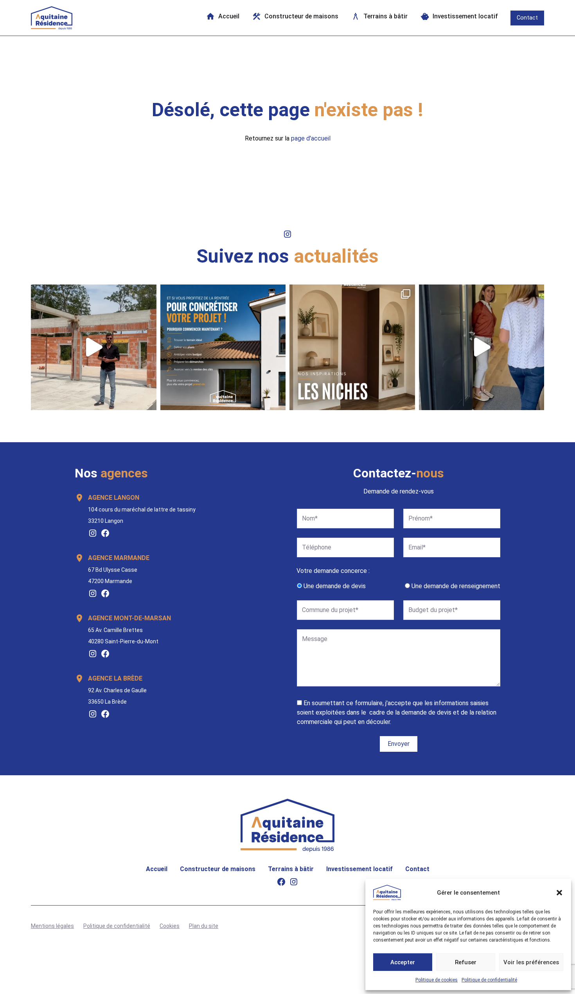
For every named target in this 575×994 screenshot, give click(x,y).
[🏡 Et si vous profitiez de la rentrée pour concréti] (223, 347)
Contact (527, 17)
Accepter (402, 962)
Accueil (156, 869)
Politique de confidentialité (489, 980)
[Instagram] (92, 533)
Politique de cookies (436, 980)
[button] (559, 893)
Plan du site (203, 926)
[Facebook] (105, 533)
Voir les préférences (531, 962)
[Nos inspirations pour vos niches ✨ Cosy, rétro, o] (352, 347)
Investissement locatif (359, 869)
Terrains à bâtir (291, 869)
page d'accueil (311, 138)
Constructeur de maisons (217, 869)
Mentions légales (52, 926)
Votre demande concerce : (333, 570)
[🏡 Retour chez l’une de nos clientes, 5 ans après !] (481, 347)
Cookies (170, 926)
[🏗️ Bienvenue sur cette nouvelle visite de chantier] (93, 347)
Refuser (465, 962)
